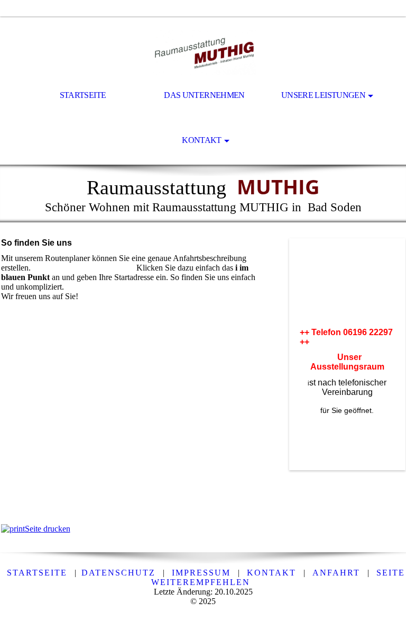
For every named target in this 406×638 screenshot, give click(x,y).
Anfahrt (336, 572)
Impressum (201, 572)
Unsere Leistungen (323, 95)
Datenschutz (118, 572)
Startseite (83, 95)
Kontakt (202, 140)
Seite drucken (47, 528)
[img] (203, 45)
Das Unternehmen (204, 95)
